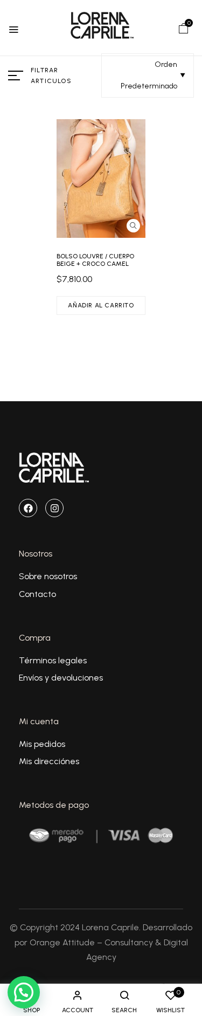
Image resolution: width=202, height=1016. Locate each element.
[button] (184, 28)
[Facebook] (28, 508)
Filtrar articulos (51, 75)
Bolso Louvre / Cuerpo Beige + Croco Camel (95, 259)
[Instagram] (54, 508)
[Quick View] (133, 225)
